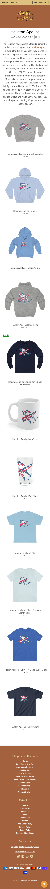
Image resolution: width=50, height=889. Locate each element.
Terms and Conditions (25, 833)
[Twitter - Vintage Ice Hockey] (18, 856)
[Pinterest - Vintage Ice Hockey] (31, 856)
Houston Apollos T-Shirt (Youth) (25, 727)
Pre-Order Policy (25, 824)
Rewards (25, 821)
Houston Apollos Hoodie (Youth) (25, 268)
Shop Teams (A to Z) (24, 764)
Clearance (25, 789)
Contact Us (25, 808)
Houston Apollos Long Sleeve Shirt (25, 382)
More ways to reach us (25, 851)
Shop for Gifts (24, 786)
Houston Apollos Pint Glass (25, 496)
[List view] (39, 37)
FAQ (25, 814)
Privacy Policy (25, 827)
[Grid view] (36, 37)
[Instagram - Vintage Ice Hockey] (27, 856)
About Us (25, 811)
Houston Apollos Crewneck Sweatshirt (25, 154)
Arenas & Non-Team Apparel (24, 779)
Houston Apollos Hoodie (25, 211)
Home (25, 761)
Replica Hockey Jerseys (25, 776)
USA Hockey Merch (25, 773)
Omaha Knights (38, 47)
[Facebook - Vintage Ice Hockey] (22, 856)
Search (25, 805)
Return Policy (25, 830)
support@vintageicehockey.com (25, 846)
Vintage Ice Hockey (29, 881)
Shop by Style (24, 783)
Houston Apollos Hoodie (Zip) (25, 325)
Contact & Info (24, 792)
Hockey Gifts (25, 770)
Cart (41, 2)
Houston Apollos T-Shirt (25, 553)
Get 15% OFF (25, 817)
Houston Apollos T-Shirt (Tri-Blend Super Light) (25, 670)
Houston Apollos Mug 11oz (25, 439)
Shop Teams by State (24, 767)
